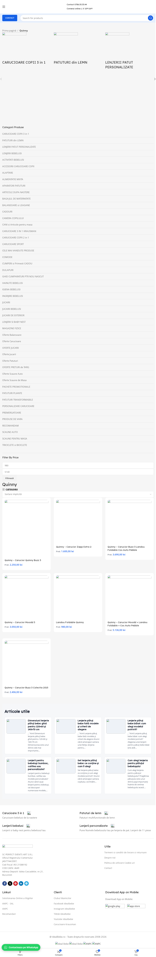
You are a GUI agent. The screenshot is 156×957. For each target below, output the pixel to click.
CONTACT (9, 17)
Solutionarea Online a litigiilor (17, 898)
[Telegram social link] (26, 883)
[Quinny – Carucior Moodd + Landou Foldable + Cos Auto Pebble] (129, 597)
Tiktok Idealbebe (62, 913)
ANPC (5, 908)
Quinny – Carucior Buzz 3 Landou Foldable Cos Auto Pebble (126, 548)
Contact (108, 868)
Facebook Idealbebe (64, 903)
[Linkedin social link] (21, 883)
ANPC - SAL (8, 903)
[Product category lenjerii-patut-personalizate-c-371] (129, 52)
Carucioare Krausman (65, 924)
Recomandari (9, 913)
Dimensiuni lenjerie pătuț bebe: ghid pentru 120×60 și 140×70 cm (38, 725)
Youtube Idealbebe (63, 919)
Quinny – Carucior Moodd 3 (20, 622)
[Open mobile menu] (4, 7)
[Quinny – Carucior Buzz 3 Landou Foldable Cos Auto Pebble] (129, 522)
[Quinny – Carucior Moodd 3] (26, 597)
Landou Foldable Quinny (70, 622)
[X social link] (10, 883)
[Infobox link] (16, 813)
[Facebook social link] (4, 883)
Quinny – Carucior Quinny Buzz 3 (23, 560)
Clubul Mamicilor (62, 898)
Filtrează (9, 478)
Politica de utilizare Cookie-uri (119, 862)
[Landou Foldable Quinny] (78, 597)
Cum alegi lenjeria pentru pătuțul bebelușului (138, 763)
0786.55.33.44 (80, 4)
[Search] (150, 18)
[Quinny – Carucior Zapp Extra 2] (78, 522)
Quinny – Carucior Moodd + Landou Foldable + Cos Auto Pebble (127, 624)
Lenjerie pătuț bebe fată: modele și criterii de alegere (88, 725)
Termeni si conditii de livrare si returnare (125, 852)
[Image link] (17, 846)
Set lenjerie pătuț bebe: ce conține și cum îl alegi (88, 763)
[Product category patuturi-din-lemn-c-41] (78, 50)
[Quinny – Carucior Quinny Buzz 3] (26, 528)
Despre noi (109, 857)
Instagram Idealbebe (64, 908)
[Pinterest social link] (15, 883)
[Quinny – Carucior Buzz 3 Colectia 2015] (26, 663)
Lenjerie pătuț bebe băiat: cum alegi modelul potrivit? (137, 725)
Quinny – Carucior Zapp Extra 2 (73, 546)
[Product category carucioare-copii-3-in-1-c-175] (26, 50)
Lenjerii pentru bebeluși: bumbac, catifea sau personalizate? (38, 765)
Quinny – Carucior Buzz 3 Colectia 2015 (26, 687)
